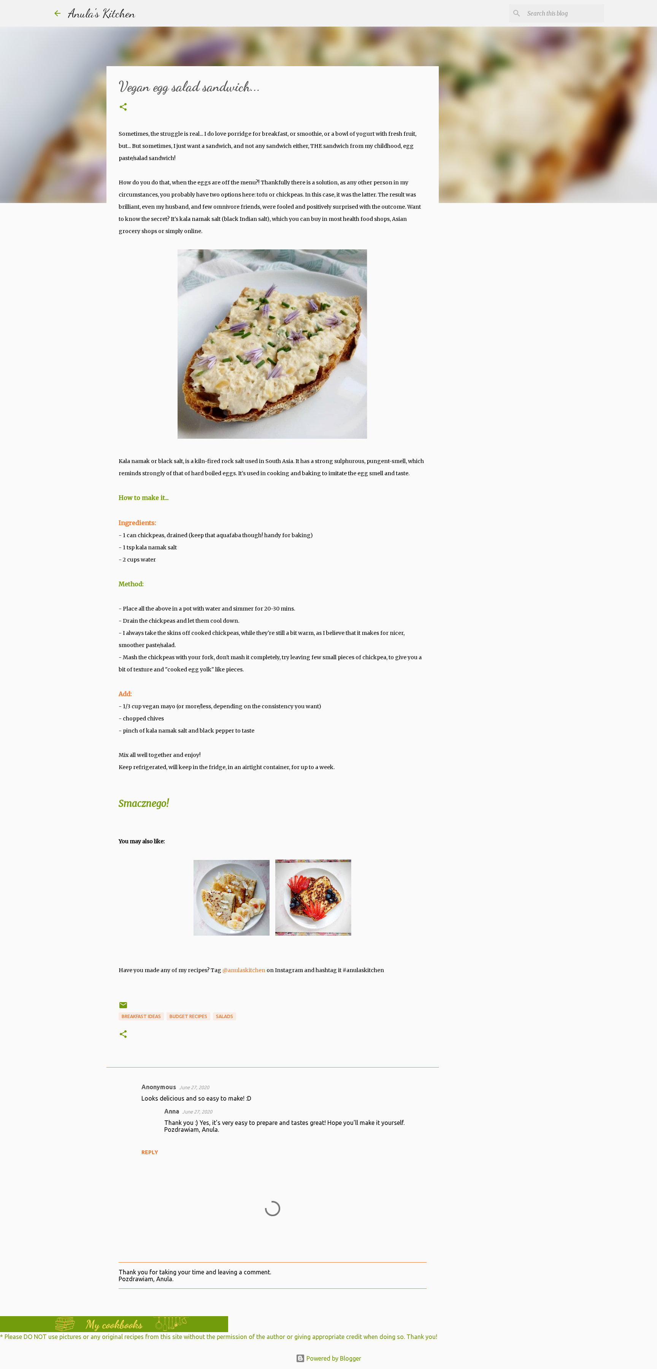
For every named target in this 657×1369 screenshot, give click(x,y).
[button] (123, 107)
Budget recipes (188, 1016)
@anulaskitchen (243, 970)
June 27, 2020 (194, 1087)
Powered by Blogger (333, 1358)
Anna (171, 1111)
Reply (149, 1152)
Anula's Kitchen (101, 13)
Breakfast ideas (141, 1016)
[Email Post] (123, 1008)
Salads (224, 1016)
